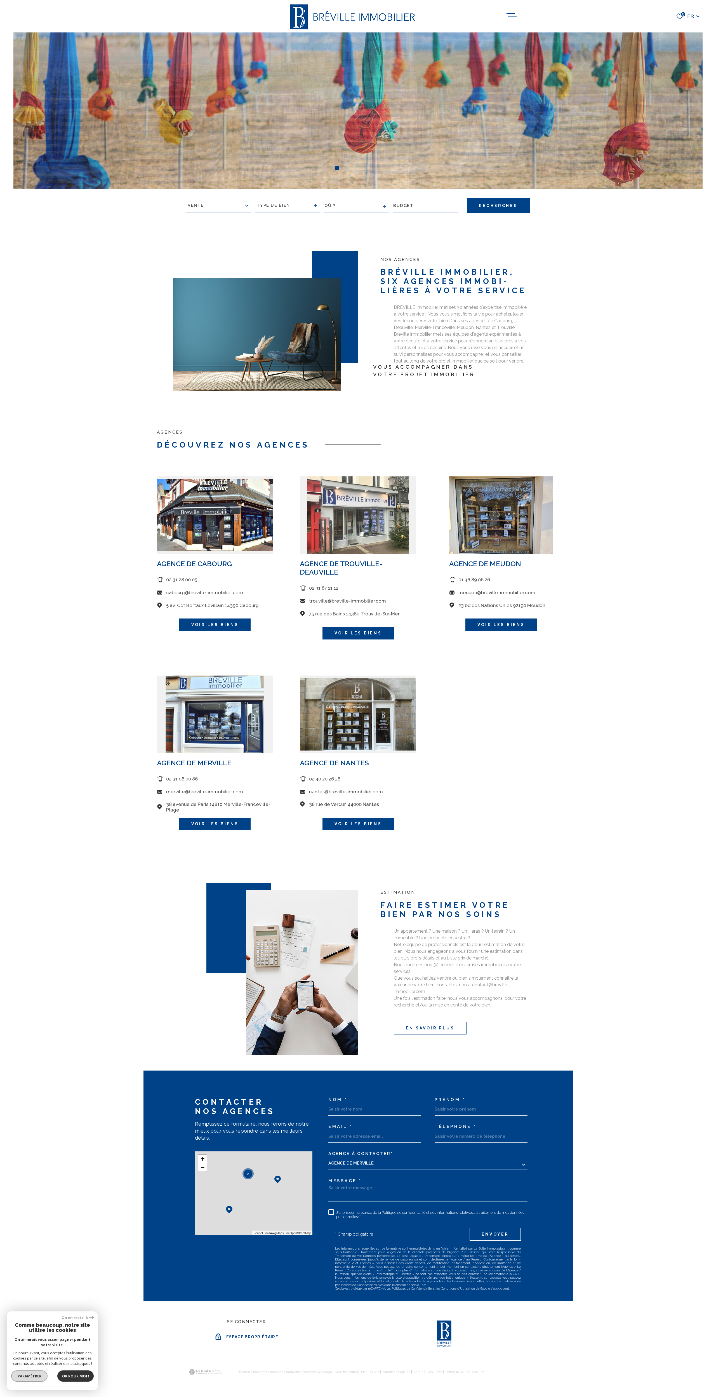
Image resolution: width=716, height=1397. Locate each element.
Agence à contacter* (360, 1154)
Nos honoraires (346, 1372)
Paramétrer (29, 1376)
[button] (337, 168)
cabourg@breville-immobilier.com (204, 592)
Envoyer (495, 1234)
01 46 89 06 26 (474, 580)
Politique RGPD (457, 1372)
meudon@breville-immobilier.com (496, 592)
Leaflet (258, 1233)
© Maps (274, 1233)
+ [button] (202, 1158)
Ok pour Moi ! (75, 1376)
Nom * (337, 1100)
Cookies (478, 1372)
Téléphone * (455, 1127)
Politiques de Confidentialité (412, 1288)
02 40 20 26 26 (324, 779)
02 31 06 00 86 (182, 779)
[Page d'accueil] (351, 16)
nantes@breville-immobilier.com (346, 791)
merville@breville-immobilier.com (204, 791)
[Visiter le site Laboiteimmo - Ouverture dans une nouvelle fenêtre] (205, 1372)
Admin (418, 1372)
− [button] (202, 1167)
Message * (345, 1181)
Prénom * (450, 1100)
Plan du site (370, 1372)
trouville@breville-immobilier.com (347, 601)
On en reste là (75, 1318)
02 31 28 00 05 (181, 580)
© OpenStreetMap (298, 1233)
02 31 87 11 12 (323, 588)
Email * (340, 1127)
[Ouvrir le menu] (512, 16)
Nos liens (434, 1372)
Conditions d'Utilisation (458, 1288)
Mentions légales (396, 1372)
